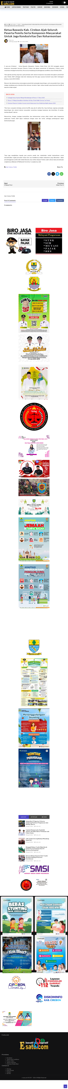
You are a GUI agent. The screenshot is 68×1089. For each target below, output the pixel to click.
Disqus (52, 200)
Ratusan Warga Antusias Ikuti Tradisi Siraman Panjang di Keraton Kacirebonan (37, 857)
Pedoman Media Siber (13, 1064)
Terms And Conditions (13, 1059)
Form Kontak (10, 1070)
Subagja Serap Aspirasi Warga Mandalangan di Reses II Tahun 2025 (26, 97)
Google (45, 200)
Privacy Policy (10, 1061)
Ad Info (9, 1073)
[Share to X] (53, 174)
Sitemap (9, 1069)
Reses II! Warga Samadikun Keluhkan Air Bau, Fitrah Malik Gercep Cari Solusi (29, 100)
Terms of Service (11, 1062)
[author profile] (6, 40)
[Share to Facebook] (49, 174)
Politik (15, 167)
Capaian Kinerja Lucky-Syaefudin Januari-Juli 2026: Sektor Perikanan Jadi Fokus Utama (37, 831)
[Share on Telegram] (57, 174)
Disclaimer (9, 1058)
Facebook (60, 200)
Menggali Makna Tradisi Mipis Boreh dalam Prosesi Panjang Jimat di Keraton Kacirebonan (36, 848)
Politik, (26, 41)
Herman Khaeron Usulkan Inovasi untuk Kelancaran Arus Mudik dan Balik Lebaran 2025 (32, 103)
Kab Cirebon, (22, 41)
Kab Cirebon (9, 167)
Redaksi (9, 1072)
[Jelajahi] (64, 2)
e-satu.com (25, 1077)
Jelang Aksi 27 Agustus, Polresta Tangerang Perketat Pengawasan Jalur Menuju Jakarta (37, 822)
